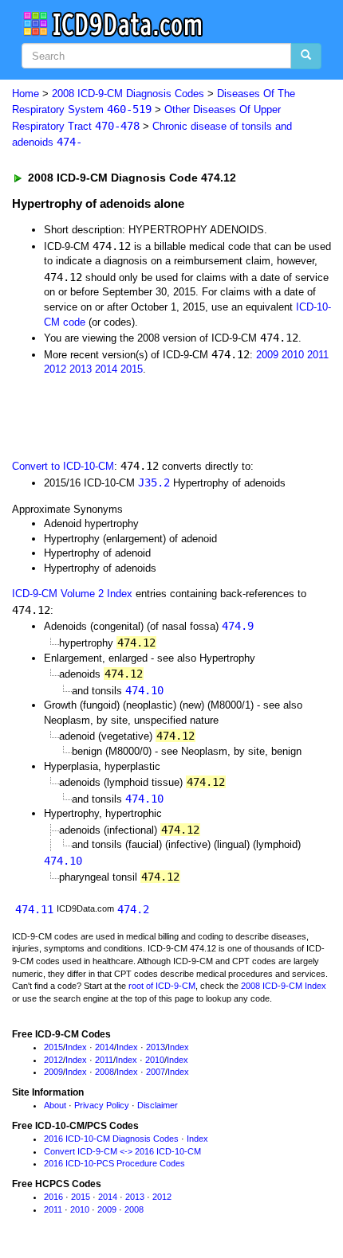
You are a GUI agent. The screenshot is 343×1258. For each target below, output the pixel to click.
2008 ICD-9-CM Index (283, 985)
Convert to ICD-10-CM (63, 466)
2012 (55, 369)
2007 (155, 1071)
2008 (104, 1071)
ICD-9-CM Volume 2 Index (72, 594)
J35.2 (154, 482)
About (55, 1105)
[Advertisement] (127, 416)
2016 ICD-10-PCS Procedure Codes (114, 1163)
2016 (53, 1196)
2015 (131, 369)
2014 (106, 369)
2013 (80, 369)
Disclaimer (157, 1105)
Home (25, 94)
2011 (318, 355)
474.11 (34, 909)
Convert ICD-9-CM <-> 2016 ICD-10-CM (122, 1151)
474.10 (144, 690)
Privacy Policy (101, 1105)
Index (76, 1047)
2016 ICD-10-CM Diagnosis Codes (111, 1138)
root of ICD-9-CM (161, 985)
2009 (267, 355)
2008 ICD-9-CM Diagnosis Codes (128, 94)
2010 (293, 355)
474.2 (133, 909)
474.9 (238, 625)
